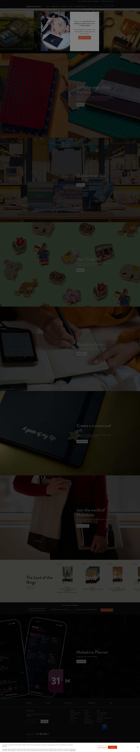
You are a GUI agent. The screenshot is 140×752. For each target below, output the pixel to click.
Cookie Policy (72, 750)
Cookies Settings (102, 747)
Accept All (112, 747)
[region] (70, 747)
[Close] (137, 747)
